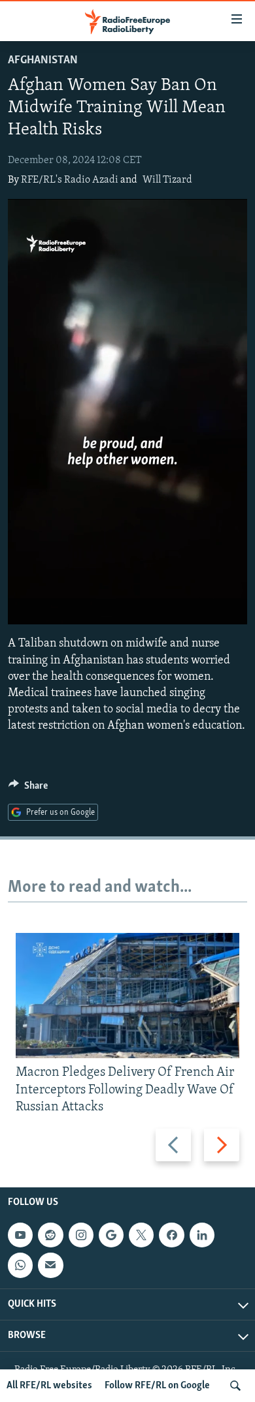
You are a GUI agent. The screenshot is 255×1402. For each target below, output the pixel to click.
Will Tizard (167, 180)
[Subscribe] (50, 1265)
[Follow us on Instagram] (81, 1235)
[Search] (235, 1385)
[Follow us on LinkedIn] (202, 1235)
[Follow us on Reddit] (50, 1235)
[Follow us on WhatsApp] (20, 1265)
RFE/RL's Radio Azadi (69, 180)
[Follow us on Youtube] (20, 1235)
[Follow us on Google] (111, 1235)
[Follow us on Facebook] (171, 1235)
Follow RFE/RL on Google (157, 1385)
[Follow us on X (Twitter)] (141, 1235)
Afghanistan (43, 61)
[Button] (28, 788)
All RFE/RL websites (49, 1385)
